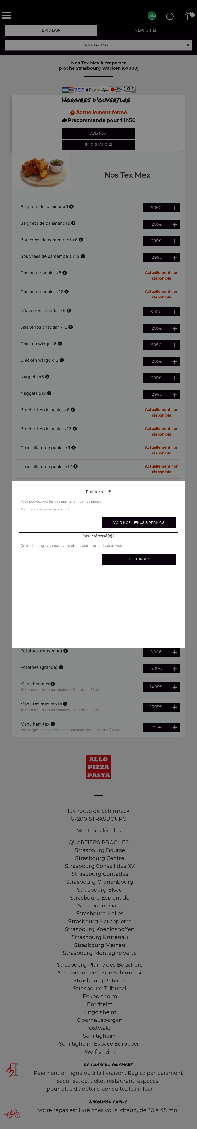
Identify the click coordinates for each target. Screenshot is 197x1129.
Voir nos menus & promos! (139, 523)
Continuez (139, 559)
